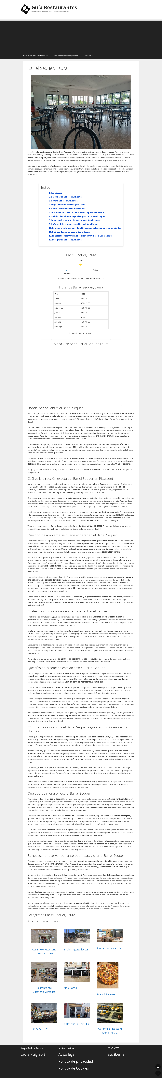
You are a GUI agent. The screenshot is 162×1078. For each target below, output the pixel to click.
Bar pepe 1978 (39, 1029)
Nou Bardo (70, 988)
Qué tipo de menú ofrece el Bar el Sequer (71, 232)
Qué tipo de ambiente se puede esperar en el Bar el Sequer (78, 216)
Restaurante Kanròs (109, 948)
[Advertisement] (81, 36)
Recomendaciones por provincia (66, 56)
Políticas (88, 56)
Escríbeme (115, 1054)
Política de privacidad (75, 1061)
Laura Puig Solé (33, 1054)
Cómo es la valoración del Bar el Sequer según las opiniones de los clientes (86, 228)
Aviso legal (66, 1054)
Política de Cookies (73, 1068)
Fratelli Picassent (107, 994)
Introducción (57, 193)
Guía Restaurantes (54, 7)
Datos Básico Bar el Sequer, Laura (67, 197)
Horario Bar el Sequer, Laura (64, 200)
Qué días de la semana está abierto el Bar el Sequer (75, 224)
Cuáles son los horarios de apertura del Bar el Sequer (75, 220)
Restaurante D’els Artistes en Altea (36, 56)
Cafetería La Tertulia (76, 1024)
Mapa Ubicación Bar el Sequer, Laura (68, 204)
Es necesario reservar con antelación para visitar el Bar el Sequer (82, 236)
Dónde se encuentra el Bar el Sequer (68, 208)
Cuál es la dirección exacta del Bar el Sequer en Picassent (77, 212)
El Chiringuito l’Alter (76, 949)
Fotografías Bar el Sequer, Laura (67, 239)
